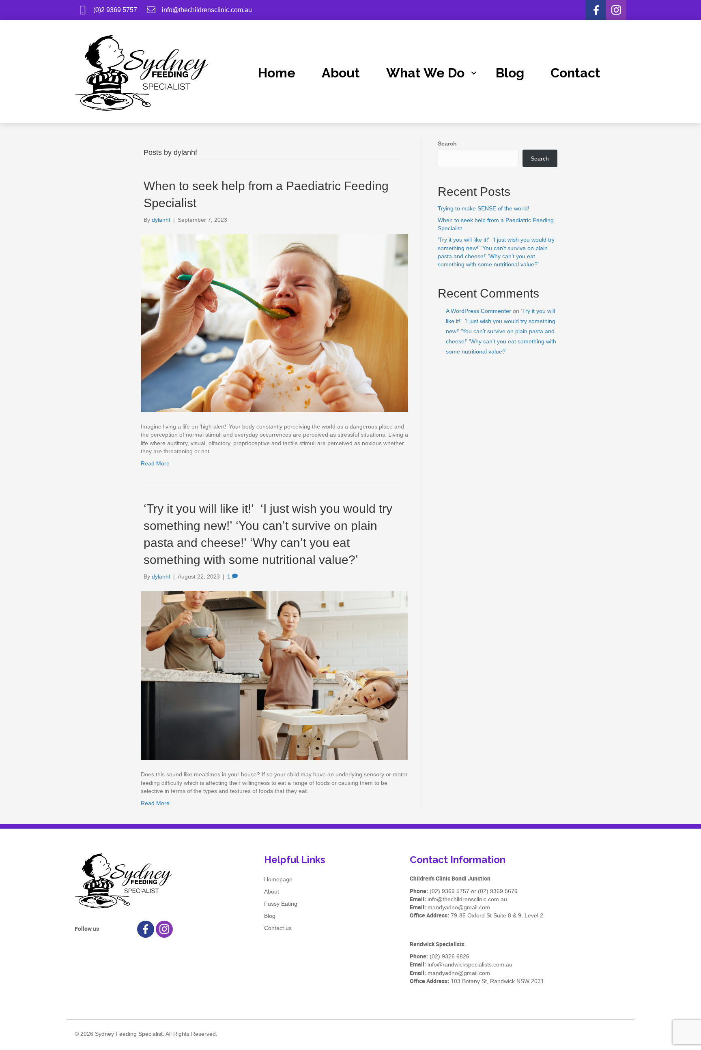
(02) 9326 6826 (449, 956)
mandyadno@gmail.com (459, 907)
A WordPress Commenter (478, 311)
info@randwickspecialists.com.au (470, 964)
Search (447, 143)
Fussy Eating (280, 903)
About (341, 72)
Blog (510, 72)
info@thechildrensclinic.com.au (467, 899)
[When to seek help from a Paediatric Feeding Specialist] (274, 322)
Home (276, 72)
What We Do (425, 72)
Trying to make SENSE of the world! (483, 208)
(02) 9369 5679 (498, 891)
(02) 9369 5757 (449, 891)
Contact (575, 72)
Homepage (278, 879)
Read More (155, 463)
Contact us (278, 928)
